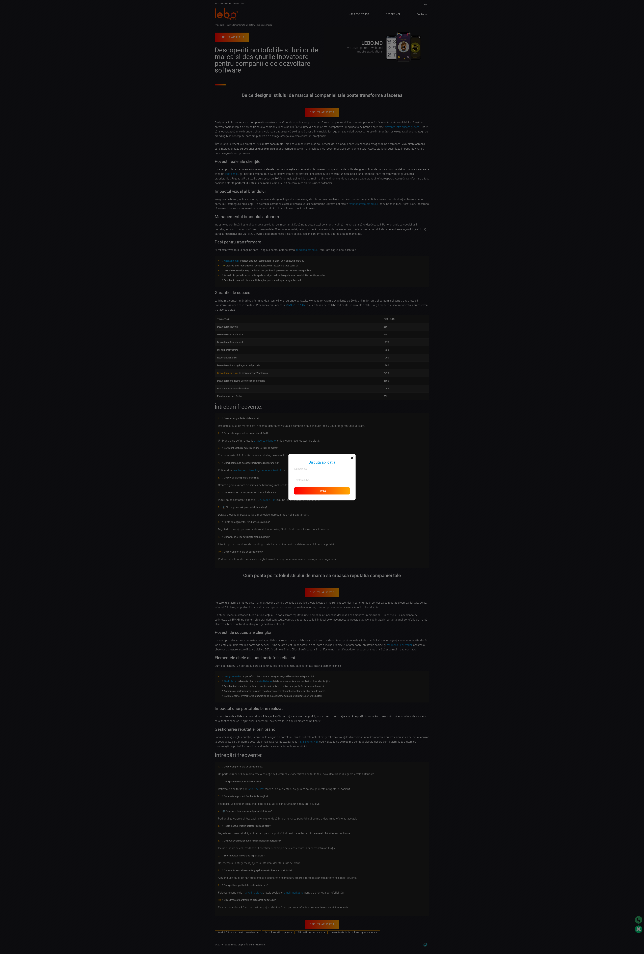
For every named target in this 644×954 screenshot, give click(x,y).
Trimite (322, 490)
